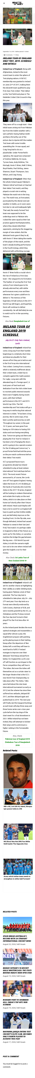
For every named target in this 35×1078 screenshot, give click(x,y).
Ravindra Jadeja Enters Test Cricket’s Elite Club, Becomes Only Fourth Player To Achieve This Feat (17, 1035)
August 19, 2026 (9, 976)
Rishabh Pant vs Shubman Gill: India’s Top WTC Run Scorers (15, 1002)
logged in (16, 1064)
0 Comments (8, 55)
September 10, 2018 (8, 51)
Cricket (27, 51)
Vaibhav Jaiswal (19, 51)
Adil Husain (21, 944)
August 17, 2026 (9, 1042)
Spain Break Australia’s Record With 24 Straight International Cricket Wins (17, 938)
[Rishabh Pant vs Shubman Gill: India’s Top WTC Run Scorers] (17, 988)
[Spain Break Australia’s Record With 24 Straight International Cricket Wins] (17, 925)
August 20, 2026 (9, 944)
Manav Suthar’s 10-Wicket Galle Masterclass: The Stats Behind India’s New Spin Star (17, 970)
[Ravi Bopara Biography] (18, 770)
